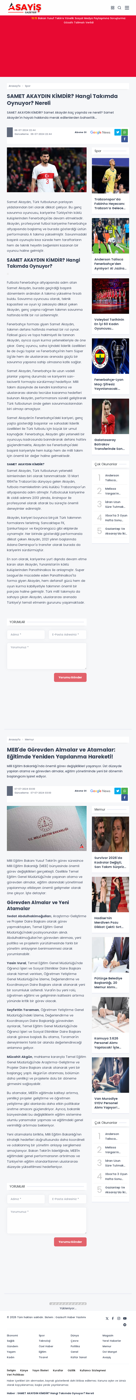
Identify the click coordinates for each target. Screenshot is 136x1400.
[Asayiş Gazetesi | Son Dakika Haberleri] (24, 7)
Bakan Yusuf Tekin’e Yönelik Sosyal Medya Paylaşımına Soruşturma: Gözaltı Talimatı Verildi (79, 20)
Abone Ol (80, 132)
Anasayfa (14, 86)
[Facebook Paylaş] (124, 139)
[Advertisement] (68, 52)
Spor (27, 86)
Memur (29, 739)
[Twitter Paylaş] (117, 132)
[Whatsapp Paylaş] (124, 132)
